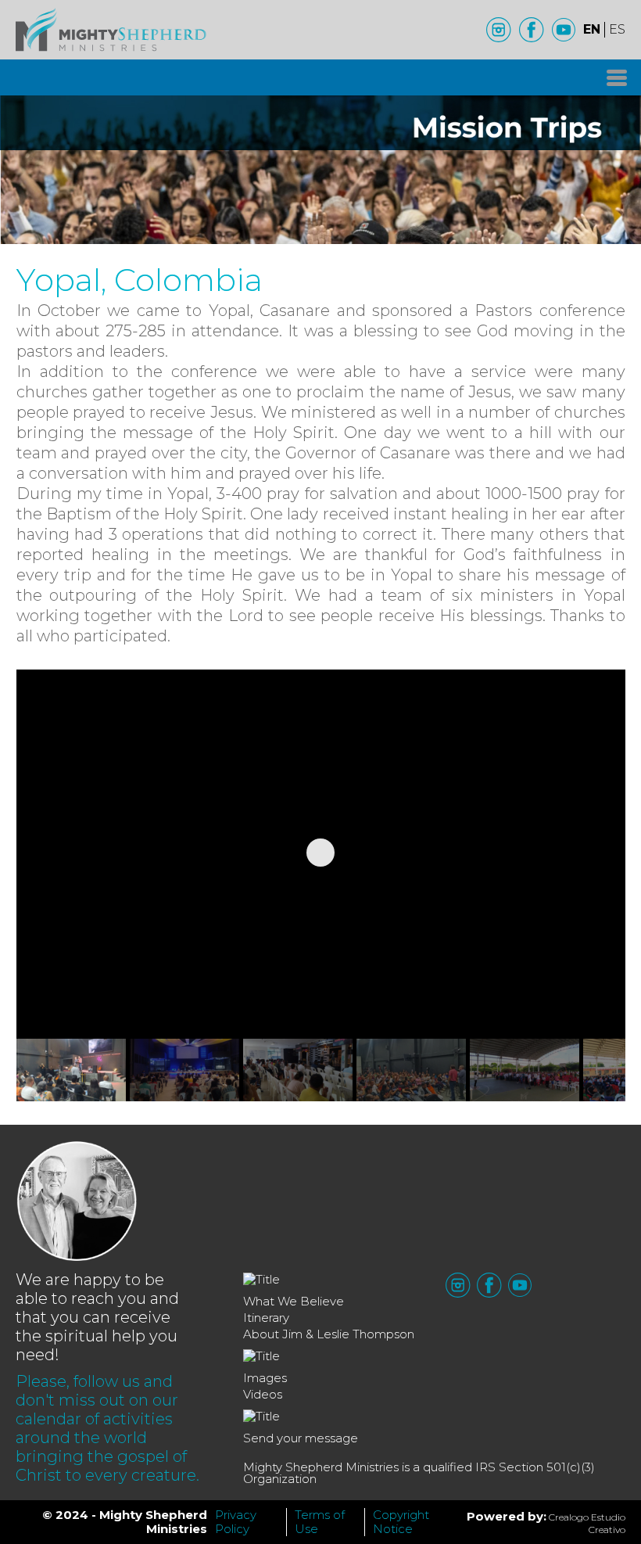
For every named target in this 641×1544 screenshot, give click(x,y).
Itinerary (266, 1317)
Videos (262, 1394)
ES (617, 29)
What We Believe (293, 1301)
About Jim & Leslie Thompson (328, 1334)
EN (591, 29)
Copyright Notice (401, 1521)
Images (265, 1377)
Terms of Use (320, 1521)
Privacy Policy (235, 1521)
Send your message (300, 1438)
